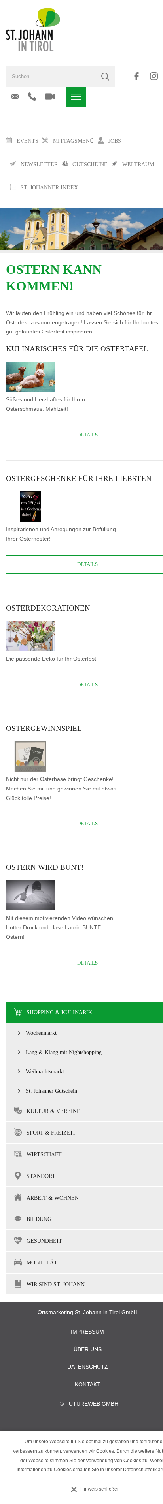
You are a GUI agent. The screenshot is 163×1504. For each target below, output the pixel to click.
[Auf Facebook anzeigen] (136, 76)
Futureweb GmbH (91, 1404)
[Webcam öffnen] (50, 97)
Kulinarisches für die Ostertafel (77, 349)
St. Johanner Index (49, 188)
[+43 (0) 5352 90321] (32, 97)
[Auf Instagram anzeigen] (154, 76)
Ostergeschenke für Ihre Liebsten (79, 478)
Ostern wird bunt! (44, 867)
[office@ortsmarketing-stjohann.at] (15, 97)
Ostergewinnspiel (44, 728)
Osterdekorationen (48, 608)
